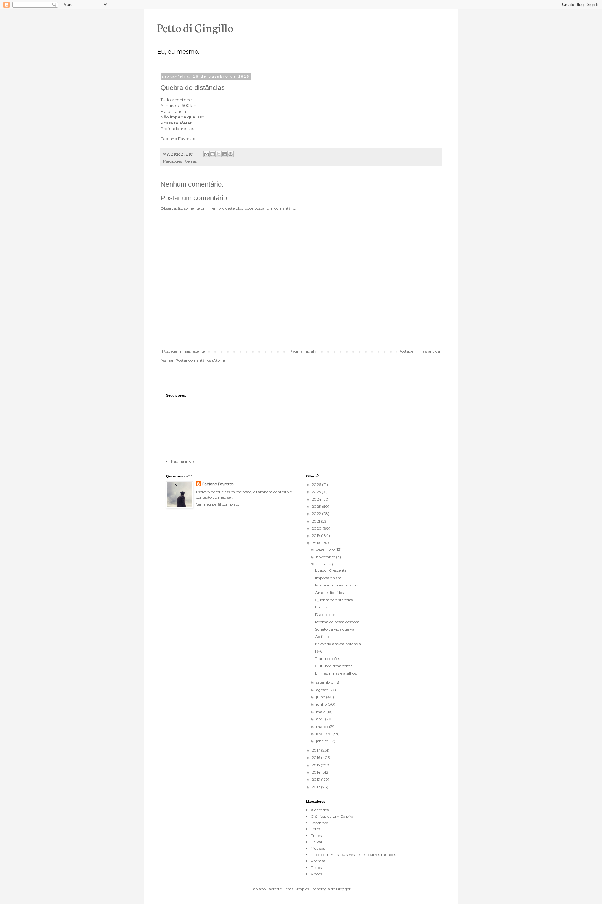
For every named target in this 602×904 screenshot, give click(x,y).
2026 (317, 484)
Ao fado (322, 636)
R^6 (318, 651)
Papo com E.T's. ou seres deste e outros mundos (353, 854)
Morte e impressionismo (336, 585)
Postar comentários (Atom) (200, 360)
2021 (316, 521)
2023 (317, 506)
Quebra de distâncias (334, 599)
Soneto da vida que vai (335, 629)
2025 (317, 491)
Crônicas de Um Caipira (332, 816)
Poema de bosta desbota (337, 621)
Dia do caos (325, 614)
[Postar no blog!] (212, 154)
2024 (317, 499)
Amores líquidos (329, 592)
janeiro (322, 740)
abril (320, 719)
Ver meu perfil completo (217, 504)
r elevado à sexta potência (338, 643)
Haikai (316, 841)
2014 (316, 772)
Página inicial (301, 351)
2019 (316, 535)
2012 (316, 787)
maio (321, 711)
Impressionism (328, 578)
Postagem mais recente (183, 351)
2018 (316, 543)
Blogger (343, 888)
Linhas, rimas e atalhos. (336, 673)
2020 (317, 528)
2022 (317, 513)
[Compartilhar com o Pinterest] (230, 154)
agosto (322, 689)
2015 (316, 765)
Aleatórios (320, 809)
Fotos (315, 829)
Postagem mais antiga (419, 351)
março (322, 726)
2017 (316, 750)
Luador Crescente (330, 570)
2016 (316, 757)
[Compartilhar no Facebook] (224, 154)
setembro (325, 682)
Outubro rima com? (333, 666)
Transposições (327, 658)
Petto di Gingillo (195, 27)
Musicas (318, 848)
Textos (316, 867)
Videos (316, 873)
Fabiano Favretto (217, 483)
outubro (324, 564)
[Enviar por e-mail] (206, 154)
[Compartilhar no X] (218, 154)
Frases (316, 835)
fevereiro (324, 733)
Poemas (190, 162)
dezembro (325, 549)
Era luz (321, 607)
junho (322, 704)
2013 (316, 779)
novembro (326, 556)
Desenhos (319, 822)
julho (321, 697)
